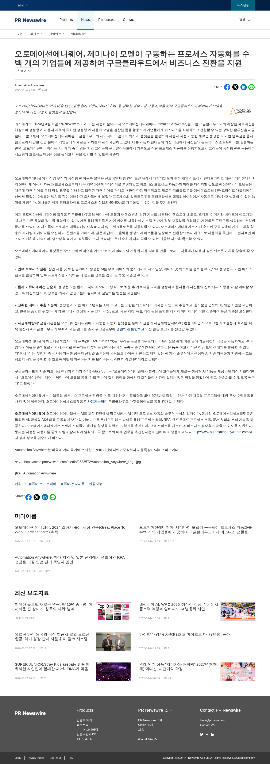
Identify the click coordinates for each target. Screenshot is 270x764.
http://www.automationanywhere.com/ (221, 432)
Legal (18, 757)
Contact (129, 20)
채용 (141, 729)
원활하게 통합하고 (130, 329)
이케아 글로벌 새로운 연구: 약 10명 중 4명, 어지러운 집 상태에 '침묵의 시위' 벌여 (53, 606)
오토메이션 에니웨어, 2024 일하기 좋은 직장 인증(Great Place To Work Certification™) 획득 (70, 529)
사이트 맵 (55, 757)
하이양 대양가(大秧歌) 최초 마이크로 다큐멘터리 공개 (185, 634)
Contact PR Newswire (220, 710)
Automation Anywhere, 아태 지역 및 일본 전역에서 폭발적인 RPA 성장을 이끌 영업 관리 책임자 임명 (69, 559)
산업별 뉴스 (57, 33)
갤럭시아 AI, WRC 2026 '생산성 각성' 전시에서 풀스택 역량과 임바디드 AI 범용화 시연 (178, 606)
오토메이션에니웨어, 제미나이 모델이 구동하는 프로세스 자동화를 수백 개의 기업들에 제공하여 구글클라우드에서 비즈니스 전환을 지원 (196, 529)
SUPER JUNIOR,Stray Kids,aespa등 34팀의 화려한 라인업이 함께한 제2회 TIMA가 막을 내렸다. (54, 666)
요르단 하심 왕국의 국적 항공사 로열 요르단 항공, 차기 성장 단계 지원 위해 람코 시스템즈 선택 (53, 636)
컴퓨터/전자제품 (72, 484)
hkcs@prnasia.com (212, 720)
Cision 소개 (145, 724)
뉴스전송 (243, 5)
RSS (70, 757)
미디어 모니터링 (87, 729)
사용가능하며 (97, 401)
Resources (106, 20)
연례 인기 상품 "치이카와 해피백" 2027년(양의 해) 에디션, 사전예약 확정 (178, 666)
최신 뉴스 (36, 33)
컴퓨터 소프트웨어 (42, 484)
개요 (21, 33)
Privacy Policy (36, 757)
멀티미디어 (78, 33)
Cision (240, 757)
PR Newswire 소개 (155, 710)
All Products (84, 739)
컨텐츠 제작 (84, 720)
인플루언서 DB (86, 734)
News (85, 20)
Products (66, 20)
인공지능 (95, 484)
